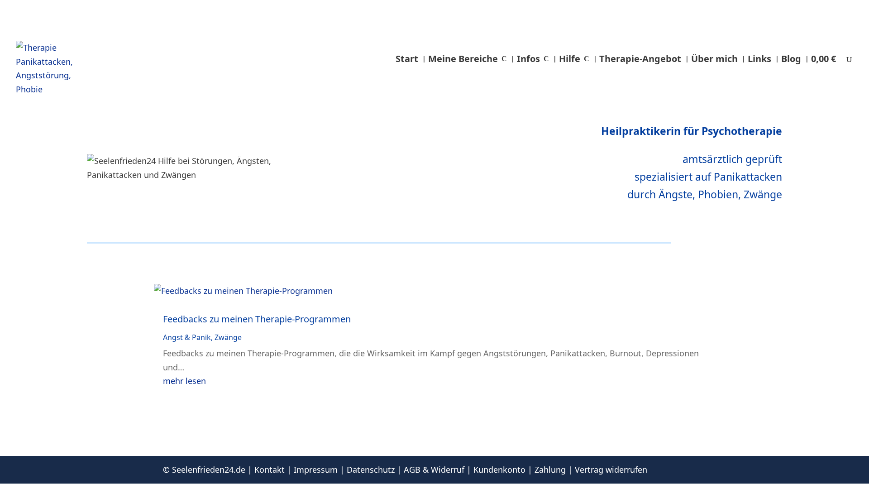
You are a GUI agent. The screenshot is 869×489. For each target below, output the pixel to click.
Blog (791, 59)
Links (759, 59)
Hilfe (569, 59)
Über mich (714, 59)
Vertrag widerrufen (611, 469)
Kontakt (269, 469)
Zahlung (550, 469)
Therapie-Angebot (640, 59)
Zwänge (228, 337)
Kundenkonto (499, 469)
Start (407, 59)
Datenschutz (371, 469)
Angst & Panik (187, 337)
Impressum (316, 469)
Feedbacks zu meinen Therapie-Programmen (257, 319)
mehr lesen (184, 380)
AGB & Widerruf (434, 469)
